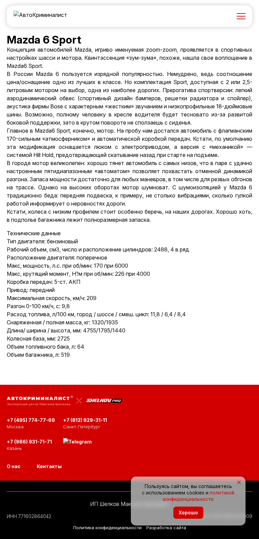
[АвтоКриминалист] (40, 16)
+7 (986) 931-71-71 (29, 441)
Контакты (49, 466)
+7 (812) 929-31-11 (85, 420)
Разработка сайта (166, 527)
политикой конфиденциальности (198, 496)
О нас (14, 466)
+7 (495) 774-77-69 (31, 420)
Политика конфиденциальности (107, 527)
